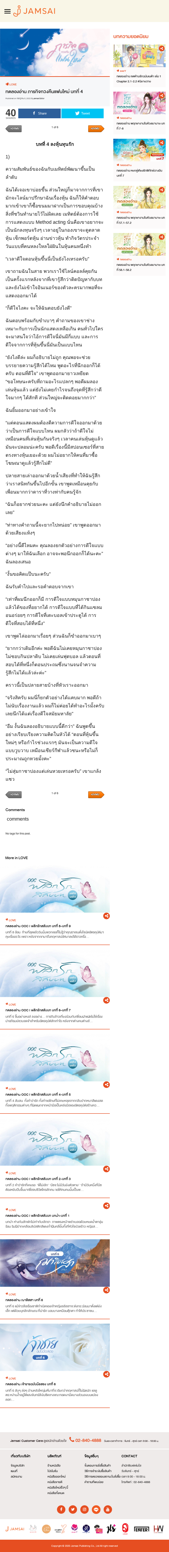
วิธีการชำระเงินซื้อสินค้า (97, 1471)
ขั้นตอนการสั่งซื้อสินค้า (97, 1465)
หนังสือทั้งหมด (56, 1493)
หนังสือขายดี (55, 1482)
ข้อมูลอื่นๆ (91, 1456)
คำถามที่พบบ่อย (93, 1482)
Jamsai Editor (38, 98)
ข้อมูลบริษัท (17, 1465)
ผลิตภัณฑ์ (54, 1456)
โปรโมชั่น (53, 1471)
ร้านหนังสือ (54, 1465)
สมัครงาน (16, 1476)
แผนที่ (14, 1471)
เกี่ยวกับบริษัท (20, 1456)
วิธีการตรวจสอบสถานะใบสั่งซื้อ (102, 1476)
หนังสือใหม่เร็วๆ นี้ (58, 1487)
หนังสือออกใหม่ (57, 1476)
